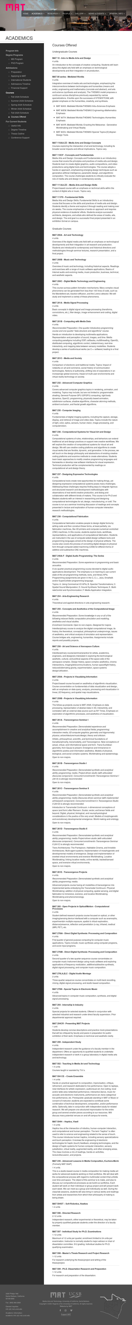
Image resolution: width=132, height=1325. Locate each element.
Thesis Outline (17, 133)
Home (25, 13)
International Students (21, 79)
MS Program (17, 59)
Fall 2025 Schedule (20, 112)
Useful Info (16, 125)
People (67, 13)
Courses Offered (18, 116)
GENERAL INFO (116, 13)
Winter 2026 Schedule (21, 108)
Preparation (16, 71)
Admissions (11, 67)
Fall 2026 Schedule (20, 96)
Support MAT (66, 1314)
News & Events (97, 13)
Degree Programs (14, 54)
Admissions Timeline (20, 83)
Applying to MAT (18, 75)
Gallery (79, 13)
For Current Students (16, 121)
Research (52, 13)
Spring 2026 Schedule (21, 104)
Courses (10, 92)
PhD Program (17, 63)
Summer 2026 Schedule (22, 100)
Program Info (12, 50)
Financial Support (19, 87)
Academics (37, 13)
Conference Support (20, 137)
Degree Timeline (18, 129)
